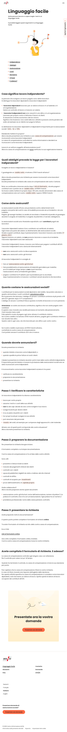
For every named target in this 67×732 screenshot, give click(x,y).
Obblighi (13, 65)
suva (32, 149)
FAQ (4, 673)
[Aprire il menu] (63, 3)
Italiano (6, 691)
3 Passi (12, 78)
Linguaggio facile (9, 666)
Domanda (39, 670)
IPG (18, 129)
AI (13, 129)
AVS (9, 129)
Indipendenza (15, 62)
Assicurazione (15, 68)
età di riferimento (41, 186)
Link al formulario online (11, 534)
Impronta (27, 729)
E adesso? (13, 81)
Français (5, 688)
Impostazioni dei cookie (39, 729)
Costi (12, 72)
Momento (13, 75)
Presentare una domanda (33, 630)
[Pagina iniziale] (6, 3)
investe (6, 422)
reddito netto (20, 172)
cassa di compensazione (44, 136)
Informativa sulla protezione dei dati (13, 729)
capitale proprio (28, 483)
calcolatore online (37, 294)
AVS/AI (37, 673)
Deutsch (5, 684)
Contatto (38, 666)
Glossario (6, 670)
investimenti (26, 479)
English (5, 694)
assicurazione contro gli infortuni (21, 264)
